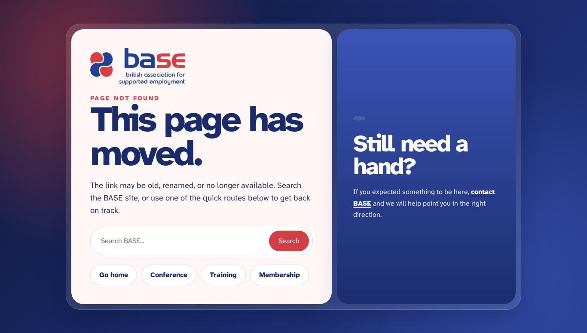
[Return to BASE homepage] (201, 66)
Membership (279, 274)
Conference (168, 274)
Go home (113, 274)
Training (223, 274)
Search (289, 240)
